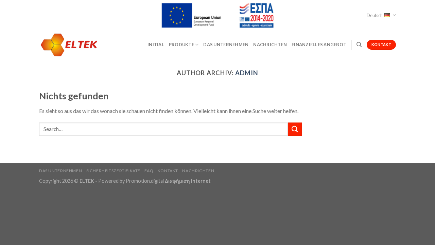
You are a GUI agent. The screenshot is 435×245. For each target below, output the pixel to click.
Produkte (181, 44)
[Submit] (294, 129)
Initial (155, 44)
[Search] (359, 44)
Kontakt (168, 170)
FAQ (148, 170)
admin (247, 73)
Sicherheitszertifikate (113, 170)
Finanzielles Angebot (319, 44)
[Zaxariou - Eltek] (73, 45)
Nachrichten (270, 44)
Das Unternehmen (225, 44)
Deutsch (375, 15)
